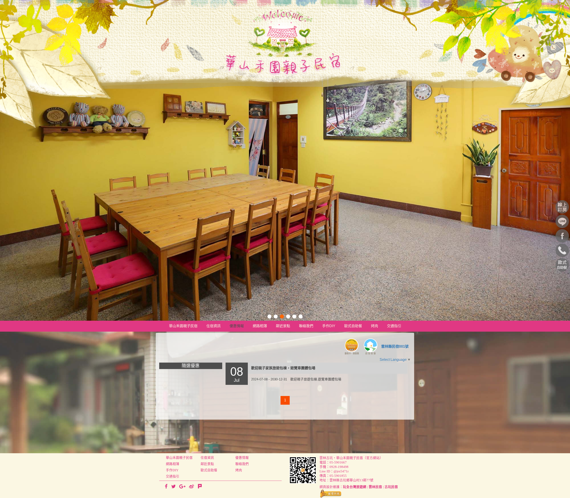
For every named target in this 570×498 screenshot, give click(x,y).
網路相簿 (260, 326)
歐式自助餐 (353, 326)
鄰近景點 (283, 326)
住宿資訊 (213, 326)
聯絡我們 (306, 326)
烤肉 (374, 326)
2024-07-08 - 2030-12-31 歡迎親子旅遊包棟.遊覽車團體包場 (296, 379)
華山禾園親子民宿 (183, 326)
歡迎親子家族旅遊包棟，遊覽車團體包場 (283, 368)
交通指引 (394, 326)
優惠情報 (237, 326)
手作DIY (328, 326)
